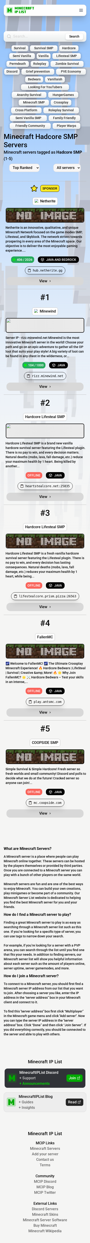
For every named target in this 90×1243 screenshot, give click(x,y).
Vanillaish (55, 79)
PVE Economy (71, 71)
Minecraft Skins (45, 1214)
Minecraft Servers (45, 1148)
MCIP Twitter (45, 1192)
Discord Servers (45, 1209)
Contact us (45, 1159)
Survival (20, 48)
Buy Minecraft (45, 1225)
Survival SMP (43, 48)
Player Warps (66, 126)
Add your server (45, 1154)
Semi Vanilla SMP (28, 118)
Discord (12, 71)
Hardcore (69, 48)
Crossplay (61, 102)
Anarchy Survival (29, 95)
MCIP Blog (45, 1187)
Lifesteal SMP (66, 56)
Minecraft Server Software (45, 1220)
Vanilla (43, 56)
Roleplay (39, 64)
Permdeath (17, 64)
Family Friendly (64, 118)
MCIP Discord (45, 1181)
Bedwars (34, 79)
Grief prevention (38, 71)
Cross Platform (26, 110)
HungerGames (63, 95)
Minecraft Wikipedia (45, 1231)
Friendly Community (30, 126)
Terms (45, 1165)
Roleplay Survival (61, 110)
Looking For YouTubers (45, 87)
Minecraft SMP (34, 102)
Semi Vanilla (22, 56)
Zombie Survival (67, 64)
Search (74, 36)
